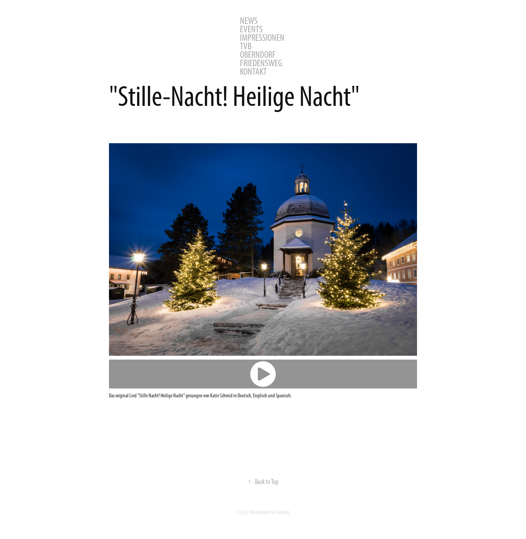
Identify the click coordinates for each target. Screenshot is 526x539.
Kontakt (253, 71)
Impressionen (262, 37)
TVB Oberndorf (258, 50)
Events (251, 29)
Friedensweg (261, 63)
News (249, 20)
